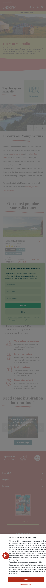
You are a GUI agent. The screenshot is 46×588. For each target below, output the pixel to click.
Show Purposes (25, 585)
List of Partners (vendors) (18, 574)
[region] (23, 561)
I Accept (25, 579)
